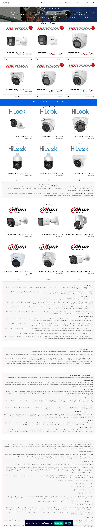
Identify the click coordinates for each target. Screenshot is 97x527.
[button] (41, 3)
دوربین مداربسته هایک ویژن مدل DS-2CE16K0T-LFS (19, 53)
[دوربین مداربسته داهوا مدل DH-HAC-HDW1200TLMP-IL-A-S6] (17, 256)
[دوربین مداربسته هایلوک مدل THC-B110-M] (17, 121)
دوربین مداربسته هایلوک (48, 107)
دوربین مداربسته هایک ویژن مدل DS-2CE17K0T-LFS (50, 53)
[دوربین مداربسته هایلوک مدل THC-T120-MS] (48, 121)
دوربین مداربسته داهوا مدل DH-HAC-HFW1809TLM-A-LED (80, 272)
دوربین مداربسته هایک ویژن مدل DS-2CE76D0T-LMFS (50, 90)
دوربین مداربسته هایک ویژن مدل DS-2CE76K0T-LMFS (81, 53)
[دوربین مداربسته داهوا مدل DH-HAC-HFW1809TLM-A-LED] (79, 256)
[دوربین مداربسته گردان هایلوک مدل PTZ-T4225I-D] (17, 158)
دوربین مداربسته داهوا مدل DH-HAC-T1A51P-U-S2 (51, 272)
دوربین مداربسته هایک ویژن (48, 23)
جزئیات (66, 59)
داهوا (89, 190)
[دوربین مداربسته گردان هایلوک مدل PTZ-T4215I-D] (48, 158)
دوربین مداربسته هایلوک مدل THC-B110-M (22, 137)
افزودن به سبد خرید (89, 59)
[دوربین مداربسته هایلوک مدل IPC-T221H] (79, 121)
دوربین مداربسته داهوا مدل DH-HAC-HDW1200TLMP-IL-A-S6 (17, 272)
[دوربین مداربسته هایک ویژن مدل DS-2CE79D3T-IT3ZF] (17, 75)
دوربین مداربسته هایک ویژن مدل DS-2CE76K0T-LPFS (81, 90)
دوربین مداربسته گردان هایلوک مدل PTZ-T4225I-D (20, 174)
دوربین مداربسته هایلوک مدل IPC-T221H (84, 137)
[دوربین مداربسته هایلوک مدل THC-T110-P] (79, 158)
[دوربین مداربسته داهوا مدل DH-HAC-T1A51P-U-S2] (48, 256)
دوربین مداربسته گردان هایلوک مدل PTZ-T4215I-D (51, 174)
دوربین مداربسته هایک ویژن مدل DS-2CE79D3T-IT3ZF (19, 90)
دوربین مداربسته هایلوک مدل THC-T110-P (84, 174)
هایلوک (26, 189)
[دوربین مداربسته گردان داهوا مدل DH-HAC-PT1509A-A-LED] (79, 219)
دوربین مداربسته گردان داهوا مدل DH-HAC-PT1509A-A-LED (80, 235)
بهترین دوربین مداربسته (83, 193)
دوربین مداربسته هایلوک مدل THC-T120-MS (52, 137)
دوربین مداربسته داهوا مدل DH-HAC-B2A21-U (52, 235)
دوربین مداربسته (71, 17)
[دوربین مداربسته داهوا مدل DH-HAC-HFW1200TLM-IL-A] (17, 219)
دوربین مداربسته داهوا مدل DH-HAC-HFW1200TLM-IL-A (18, 235)
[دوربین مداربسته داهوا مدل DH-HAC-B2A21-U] (48, 219)
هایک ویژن (48, 189)
